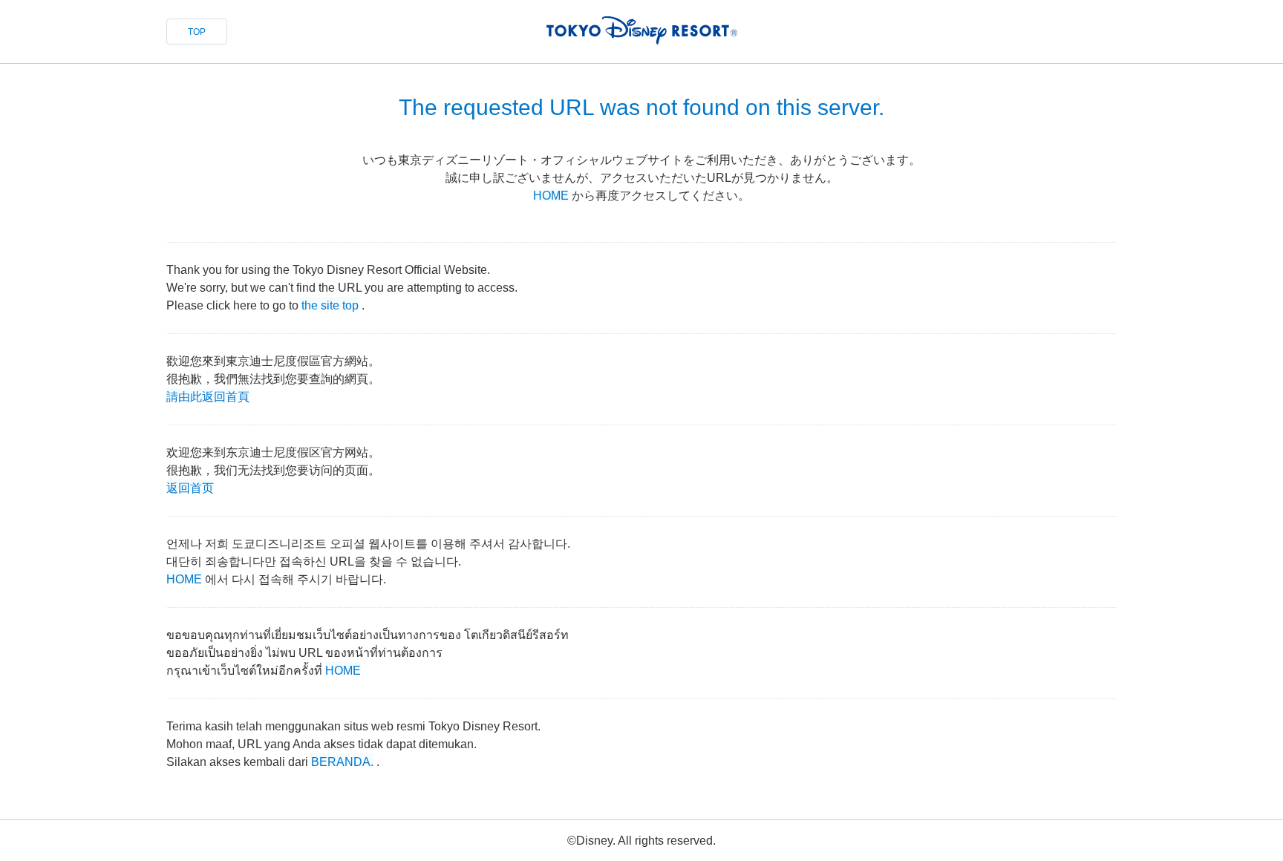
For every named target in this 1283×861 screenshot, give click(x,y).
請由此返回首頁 (207, 395)
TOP (197, 32)
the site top (330, 304)
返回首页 (190, 486)
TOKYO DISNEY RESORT (641, 30)
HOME (551, 195)
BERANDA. (342, 760)
